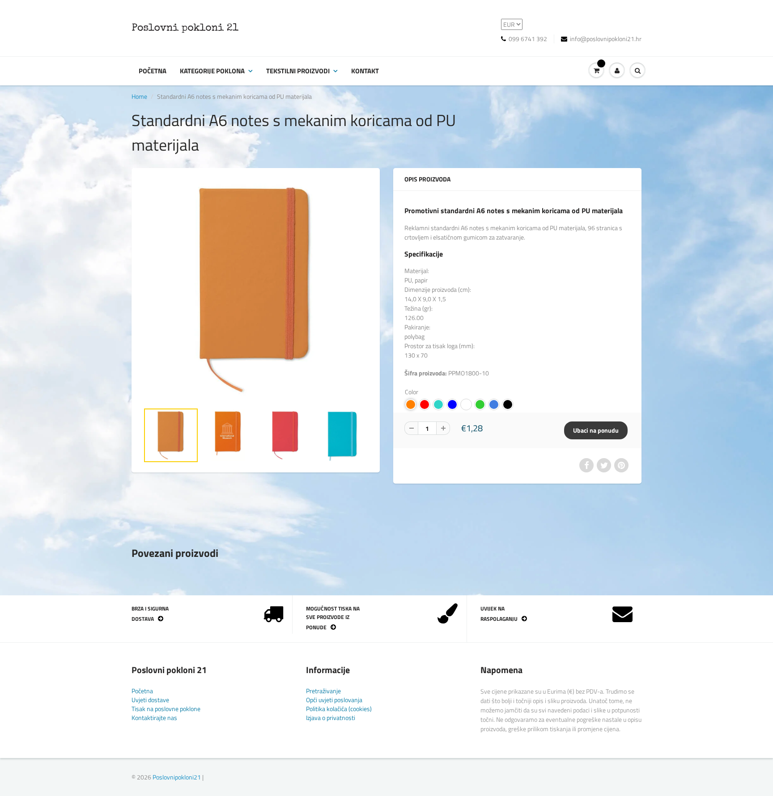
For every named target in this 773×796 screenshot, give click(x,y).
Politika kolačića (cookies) (339, 708)
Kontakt (365, 71)
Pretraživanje (323, 690)
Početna (152, 71)
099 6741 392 (528, 38)
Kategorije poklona (212, 71)
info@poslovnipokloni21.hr (605, 38)
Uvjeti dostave (150, 699)
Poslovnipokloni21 (177, 777)
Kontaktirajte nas (154, 717)
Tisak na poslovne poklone (166, 708)
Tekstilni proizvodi (298, 71)
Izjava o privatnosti (330, 717)
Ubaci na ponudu (596, 430)
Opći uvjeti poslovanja (334, 699)
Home (139, 96)
